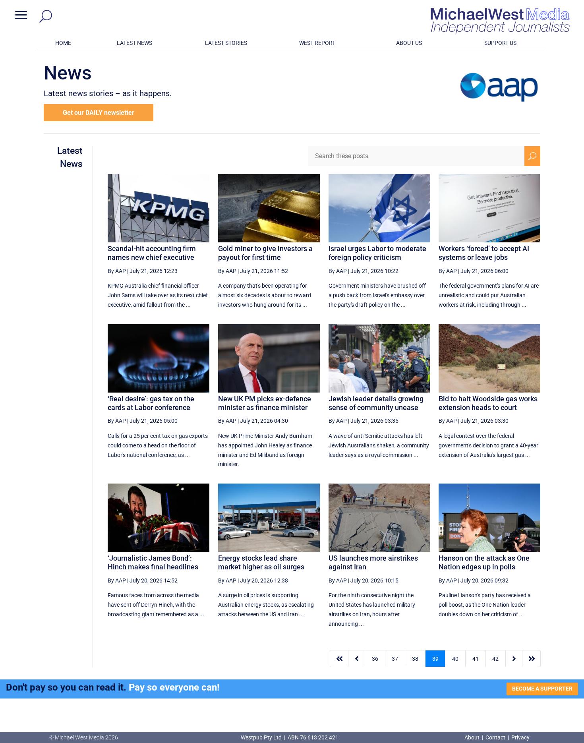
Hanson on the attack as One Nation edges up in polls (484, 562)
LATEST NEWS (134, 43)
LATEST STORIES (226, 43)
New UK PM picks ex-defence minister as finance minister (264, 403)
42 (495, 659)
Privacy (520, 737)
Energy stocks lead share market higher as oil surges (261, 562)
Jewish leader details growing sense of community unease (376, 403)
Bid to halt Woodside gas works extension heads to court (488, 403)
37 (395, 659)
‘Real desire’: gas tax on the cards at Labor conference (151, 403)
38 (415, 659)
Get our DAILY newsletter (98, 112)
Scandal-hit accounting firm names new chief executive (152, 252)
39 (435, 659)
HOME (63, 43)
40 (455, 659)
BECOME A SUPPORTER (542, 688)
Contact (495, 737)
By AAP (117, 271)
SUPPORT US (500, 43)
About (472, 737)
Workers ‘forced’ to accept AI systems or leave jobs (484, 252)
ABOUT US (409, 43)
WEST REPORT (317, 43)
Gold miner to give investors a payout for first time (265, 252)
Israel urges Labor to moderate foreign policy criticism (377, 252)
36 (375, 659)
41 (475, 659)
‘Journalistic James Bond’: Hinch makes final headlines (153, 562)
